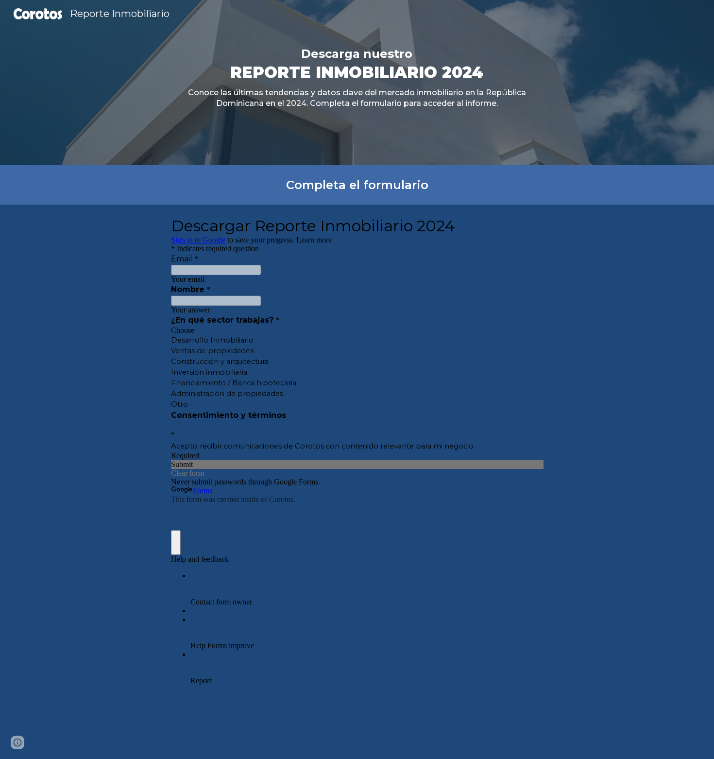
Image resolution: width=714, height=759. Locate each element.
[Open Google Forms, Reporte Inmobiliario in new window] (528, 225)
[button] (17, 742)
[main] (357, 83)
